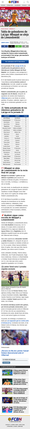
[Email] (25, 46)
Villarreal (4, 98)
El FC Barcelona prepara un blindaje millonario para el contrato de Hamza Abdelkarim (20, 391)
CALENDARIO (17, 5)
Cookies (15, 426)
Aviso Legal (22, 424)
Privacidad (9, 426)
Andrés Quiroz (5, 42)
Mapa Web (20, 426)
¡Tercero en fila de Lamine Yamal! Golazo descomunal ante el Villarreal (15, 353)
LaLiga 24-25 (19, 66)
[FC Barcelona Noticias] (14, 2)
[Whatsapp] (18, 46)
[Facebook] (4, 46)
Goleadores (6, 362)
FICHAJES (24, 5)
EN (24, 2)
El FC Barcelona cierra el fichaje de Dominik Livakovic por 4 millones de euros (20, 409)
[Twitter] (11, 46)
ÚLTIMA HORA (10, 5)
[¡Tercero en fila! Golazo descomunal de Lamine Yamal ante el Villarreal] (15, 337)
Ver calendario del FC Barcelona (15, 61)
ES (24, 1)
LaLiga (3, 8)
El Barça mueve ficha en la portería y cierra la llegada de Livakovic (20, 371)
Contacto (7, 424)
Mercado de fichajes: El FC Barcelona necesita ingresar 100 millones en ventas (20, 400)
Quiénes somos (14, 424)
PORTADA (3, 5)
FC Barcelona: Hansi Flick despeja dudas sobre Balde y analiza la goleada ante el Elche (20, 382)
